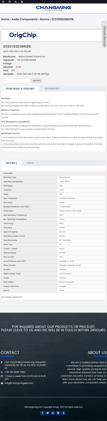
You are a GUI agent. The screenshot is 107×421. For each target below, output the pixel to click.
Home (5, 19)
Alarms (44, 19)
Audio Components (24, 19)
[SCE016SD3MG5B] (23, 35)
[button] (3, 35)
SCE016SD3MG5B (63, 19)
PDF (19, 67)
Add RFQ (36, 80)
